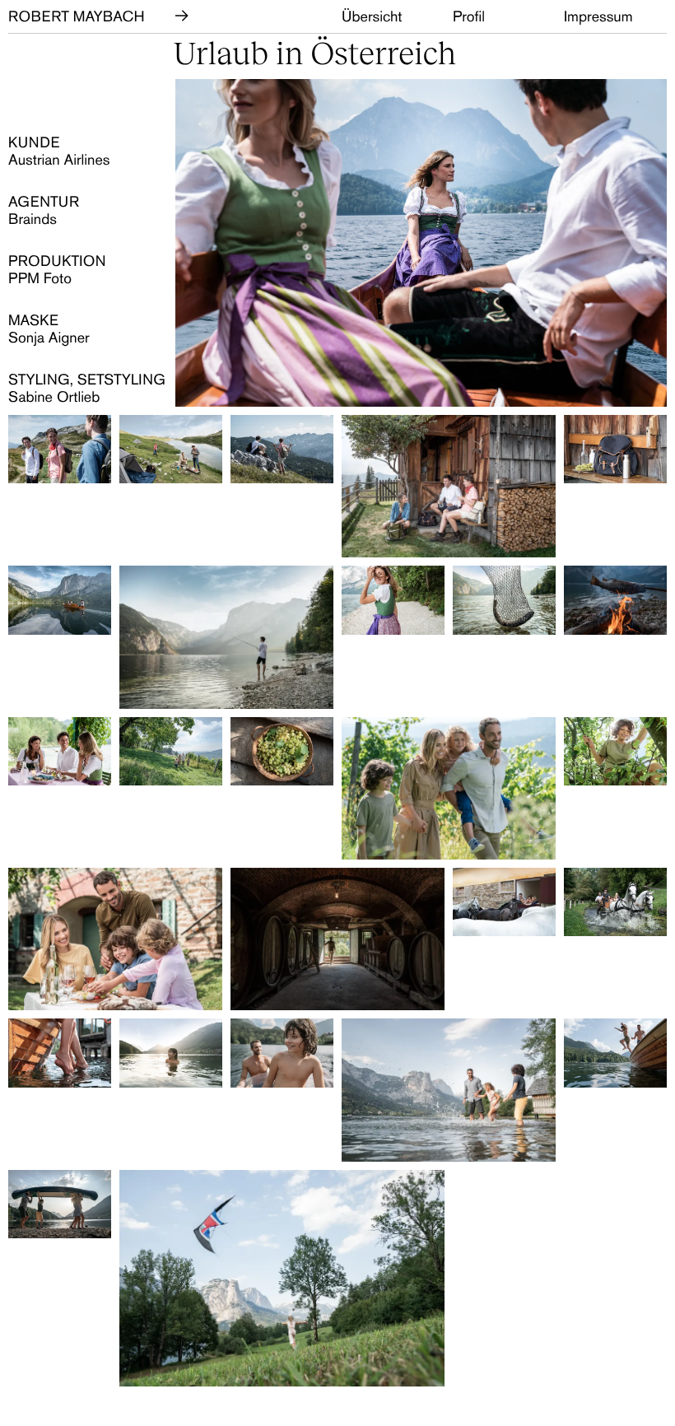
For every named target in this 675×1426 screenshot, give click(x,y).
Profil (469, 16)
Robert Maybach (76, 16)
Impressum (598, 16)
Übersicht (372, 16)
